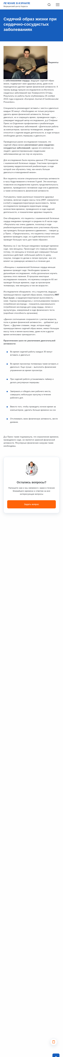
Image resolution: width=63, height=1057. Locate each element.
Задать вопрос (31, 504)
